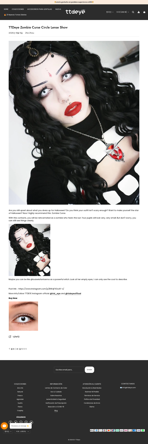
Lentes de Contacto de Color (56, 388)
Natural (20, 392)
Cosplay (20, 411)
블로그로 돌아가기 (18, 349)
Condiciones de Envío (92, 403)
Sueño (20, 403)
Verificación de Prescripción (56, 403)
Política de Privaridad (92, 399)
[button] (133, 12)
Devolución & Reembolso (91, 388)
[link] (6, 9)
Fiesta (20, 407)
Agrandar (20, 399)
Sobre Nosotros (56, 396)
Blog (56, 411)
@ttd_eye (55, 293)
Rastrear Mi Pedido (92, 392)
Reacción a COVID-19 (56, 407)
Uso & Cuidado (56, 392)
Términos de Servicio (92, 396)
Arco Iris (20, 388)
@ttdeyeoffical (73, 293)
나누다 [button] (16, 336)
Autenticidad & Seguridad (56, 399)
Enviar (89, 369)
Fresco (20, 396)
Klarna (92, 407)
